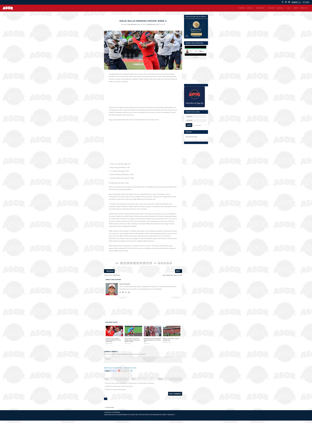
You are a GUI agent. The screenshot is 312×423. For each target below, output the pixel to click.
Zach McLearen (132, 24)
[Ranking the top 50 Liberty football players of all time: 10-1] (152, 331)
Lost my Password (197, 125)
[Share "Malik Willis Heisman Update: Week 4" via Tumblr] (131, 263)
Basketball (280, 8)
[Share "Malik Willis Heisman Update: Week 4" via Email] (147, 263)
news (153, 24)
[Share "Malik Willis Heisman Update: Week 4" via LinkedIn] (137, 263)
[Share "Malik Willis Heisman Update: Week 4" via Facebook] (121, 263)
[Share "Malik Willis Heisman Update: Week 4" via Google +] (128, 263)
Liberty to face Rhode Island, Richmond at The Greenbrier (113, 340)
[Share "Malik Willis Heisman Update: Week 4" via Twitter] (124, 263)
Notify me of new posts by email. (116, 389)
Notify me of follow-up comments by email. (119, 386)
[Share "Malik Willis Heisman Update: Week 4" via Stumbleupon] (144, 263)
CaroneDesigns (115, 412)
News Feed (242, 8)
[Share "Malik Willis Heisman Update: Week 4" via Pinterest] (134, 263)
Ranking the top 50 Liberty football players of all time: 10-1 (152, 340)
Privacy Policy (110, 407)
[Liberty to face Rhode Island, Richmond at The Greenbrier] (114, 331)
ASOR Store (271, 8)
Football (249, 8)
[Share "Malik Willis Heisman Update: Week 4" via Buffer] (141, 263)
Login (189, 125)
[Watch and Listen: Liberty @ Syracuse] (171, 331)
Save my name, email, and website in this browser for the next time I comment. (130, 383)
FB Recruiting (260, 8)
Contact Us (303, 8)
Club (288, 8)
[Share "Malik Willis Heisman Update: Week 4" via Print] (150, 263)
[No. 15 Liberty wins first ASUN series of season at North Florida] (133, 331)
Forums (296, 8)
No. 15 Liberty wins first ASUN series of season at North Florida (132, 340)
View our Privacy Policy (191, 137)
